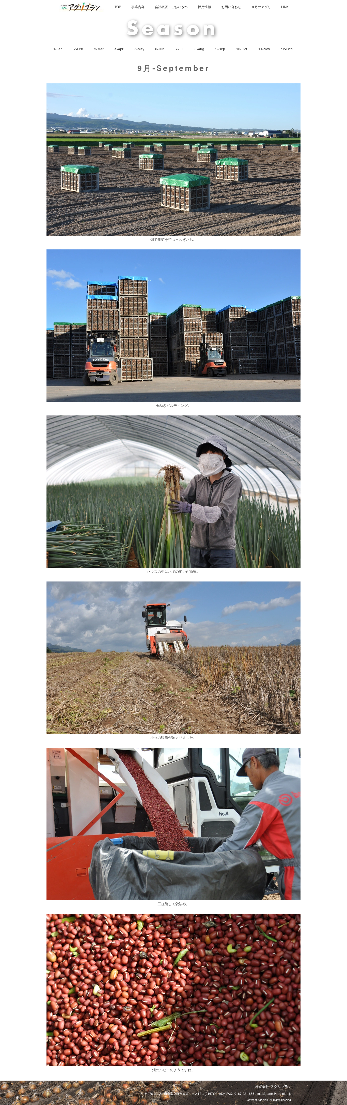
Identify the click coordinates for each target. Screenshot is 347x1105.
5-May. (139, 48)
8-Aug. (200, 48)
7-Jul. (180, 48)
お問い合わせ (231, 6)
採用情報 (204, 6)
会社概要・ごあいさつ (171, 6)
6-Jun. (160, 48)
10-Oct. (242, 48)
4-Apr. (119, 48)
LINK (285, 6)
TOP (118, 6)
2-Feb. (79, 48)
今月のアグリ (261, 6)
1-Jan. (58, 48)
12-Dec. (287, 48)
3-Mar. (99, 48)
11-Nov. (264, 48)
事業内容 (138, 6)
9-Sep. (220, 48)
